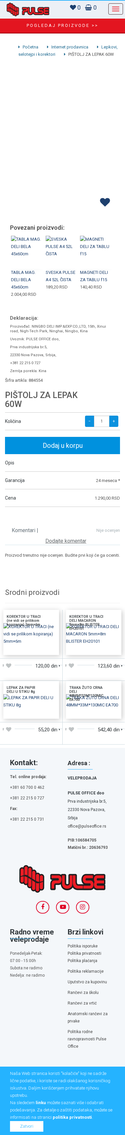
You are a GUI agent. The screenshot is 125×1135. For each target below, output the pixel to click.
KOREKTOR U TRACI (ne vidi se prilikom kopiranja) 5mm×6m (24, 620)
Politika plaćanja (82, 960)
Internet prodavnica (69, 46)
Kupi (27, 245)
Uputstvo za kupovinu (87, 982)
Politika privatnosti (84, 953)
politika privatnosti (72, 1117)
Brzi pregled (27, 260)
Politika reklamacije (86, 971)
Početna (30, 46)
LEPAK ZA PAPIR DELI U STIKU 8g (21, 690)
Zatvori (26, 1126)
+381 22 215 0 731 (27, 819)
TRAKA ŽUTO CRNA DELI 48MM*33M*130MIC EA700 (86, 694)
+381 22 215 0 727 (27, 798)
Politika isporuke (83, 946)
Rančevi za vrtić (82, 1003)
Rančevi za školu (83, 992)
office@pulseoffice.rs (87, 826)
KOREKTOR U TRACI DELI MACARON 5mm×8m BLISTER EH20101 (86, 622)
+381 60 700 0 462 (27, 787)
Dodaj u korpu (63, 445)
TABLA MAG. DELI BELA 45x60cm (23, 279)
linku (41, 1102)
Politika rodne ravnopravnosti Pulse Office (87, 1039)
